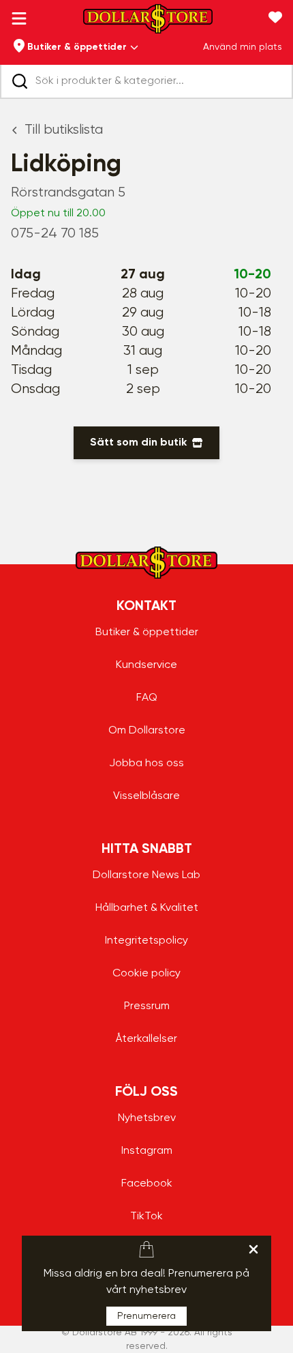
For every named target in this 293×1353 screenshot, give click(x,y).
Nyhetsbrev (147, 1118)
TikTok (146, 1216)
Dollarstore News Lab (146, 875)
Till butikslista (64, 130)
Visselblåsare (146, 796)
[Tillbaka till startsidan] (148, 23)
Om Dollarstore (146, 730)
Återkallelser (146, 1039)
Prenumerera (146, 1316)
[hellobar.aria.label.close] (253, 1249)
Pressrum (147, 1006)
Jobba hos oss (146, 763)
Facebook (146, 1183)
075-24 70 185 (55, 234)
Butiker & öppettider (146, 632)
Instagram (146, 1151)
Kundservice (146, 665)
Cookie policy (146, 973)
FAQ (146, 698)
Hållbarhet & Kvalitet (146, 908)
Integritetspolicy (146, 940)
